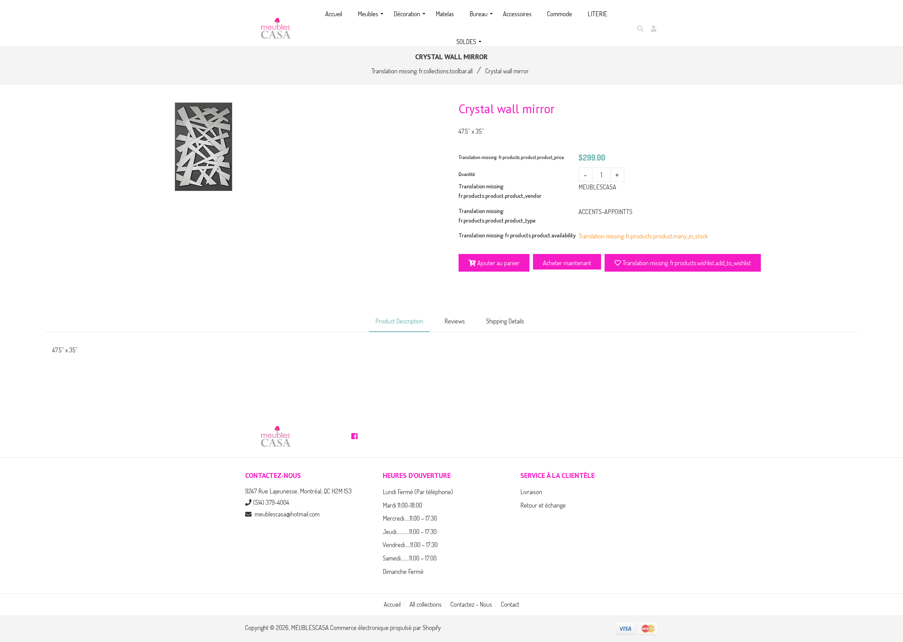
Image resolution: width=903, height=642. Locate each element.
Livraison (531, 492)
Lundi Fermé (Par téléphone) (418, 492)
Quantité (467, 174)
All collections (426, 604)
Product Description (399, 321)
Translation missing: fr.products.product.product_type (497, 215)
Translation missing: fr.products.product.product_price (511, 157)
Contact (510, 604)
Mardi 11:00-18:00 (402, 505)
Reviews (454, 321)
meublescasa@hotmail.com (287, 514)
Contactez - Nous (471, 604)
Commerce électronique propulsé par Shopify (385, 627)
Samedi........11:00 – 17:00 (410, 558)
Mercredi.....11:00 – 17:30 (410, 518)
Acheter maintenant (567, 263)
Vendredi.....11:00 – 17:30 (410, 545)
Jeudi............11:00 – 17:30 (410, 531)
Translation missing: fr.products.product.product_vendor (500, 191)
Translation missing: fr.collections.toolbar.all (422, 71)
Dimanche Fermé (403, 571)
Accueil (392, 604)
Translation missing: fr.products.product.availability (517, 235)
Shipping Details (505, 321)
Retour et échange (543, 505)
